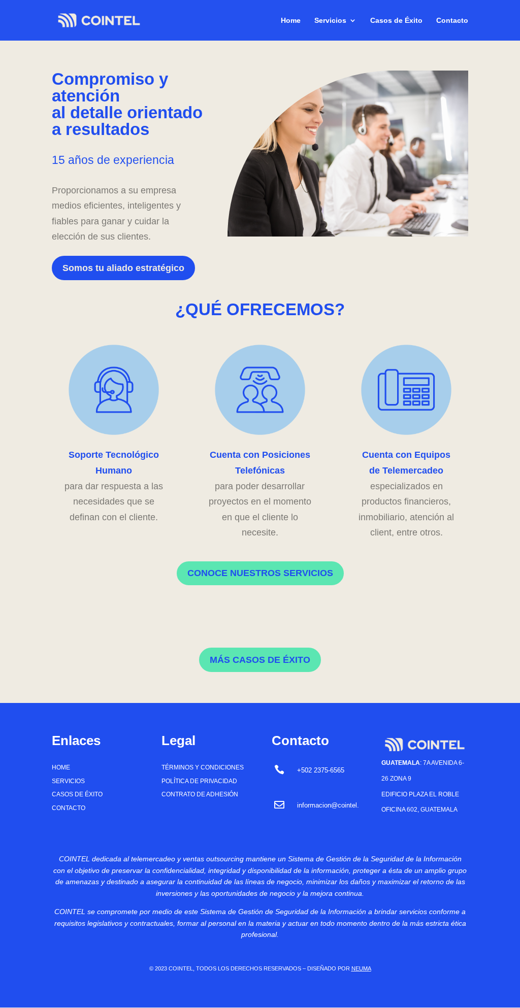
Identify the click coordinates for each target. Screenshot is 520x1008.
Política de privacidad (199, 781)
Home (291, 20)
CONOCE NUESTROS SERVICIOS (260, 573)
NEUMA (361, 968)
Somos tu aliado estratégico (123, 268)
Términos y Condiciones (202, 767)
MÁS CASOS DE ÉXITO (260, 660)
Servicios (330, 20)
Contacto (452, 20)
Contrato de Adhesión (199, 794)
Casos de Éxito (396, 20)
